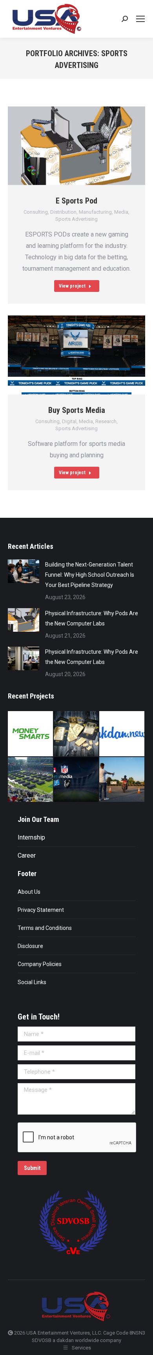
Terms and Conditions (45, 928)
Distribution (63, 212)
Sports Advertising (76, 219)
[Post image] (23, 571)
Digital (69, 421)
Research (106, 421)
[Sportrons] (31, 780)
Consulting (36, 212)
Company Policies (40, 964)
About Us (29, 892)
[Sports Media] (77, 780)
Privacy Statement (41, 910)
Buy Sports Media (76, 410)
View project (72, 286)
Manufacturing (95, 212)
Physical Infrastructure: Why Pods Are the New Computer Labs (91, 618)
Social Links (32, 982)
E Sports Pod (76, 200)
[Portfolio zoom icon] (76, 145)
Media (121, 212)
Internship (31, 837)
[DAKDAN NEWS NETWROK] (122, 734)
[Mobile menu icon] (140, 19)
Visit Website (57, 145)
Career (27, 855)
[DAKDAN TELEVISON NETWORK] (31, 734)
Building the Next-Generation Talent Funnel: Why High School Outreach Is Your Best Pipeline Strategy (89, 574)
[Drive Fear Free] (122, 780)
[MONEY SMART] (77, 734)
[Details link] (96, 145)
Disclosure (30, 946)
